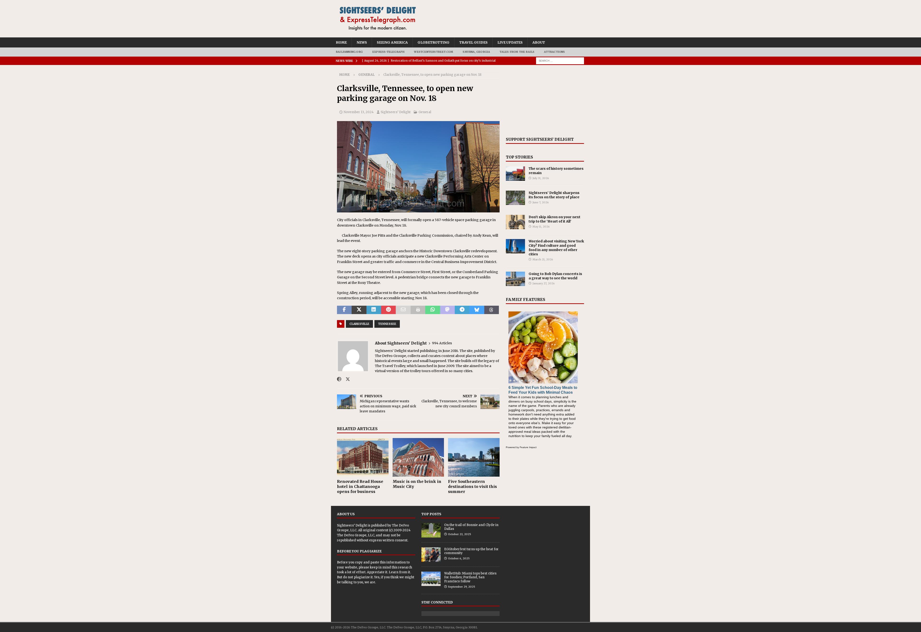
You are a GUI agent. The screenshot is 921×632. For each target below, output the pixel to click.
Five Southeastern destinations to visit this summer (472, 486)
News (362, 42)
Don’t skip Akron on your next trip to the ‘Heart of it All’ (554, 219)
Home (341, 42)
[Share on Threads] (491, 310)
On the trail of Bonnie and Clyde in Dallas (471, 527)
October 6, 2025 (459, 558)
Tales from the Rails (517, 51)
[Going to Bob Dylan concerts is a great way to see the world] (515, 279)
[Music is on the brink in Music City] (418, 457)
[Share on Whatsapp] (432, 310)
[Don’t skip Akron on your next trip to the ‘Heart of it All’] (515, 222)
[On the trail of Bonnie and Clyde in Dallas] (431, 530)
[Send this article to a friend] (403, 310)
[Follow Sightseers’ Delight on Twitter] (346, 379)
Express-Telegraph (388, 51)
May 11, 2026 (541, 226)
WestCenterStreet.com (433, 51)
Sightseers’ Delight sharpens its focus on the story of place (554, 195)
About (538, 42)
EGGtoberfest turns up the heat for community (471, 551)
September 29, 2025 (461, 586)
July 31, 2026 (540, 178)
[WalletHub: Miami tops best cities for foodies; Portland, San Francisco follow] (431, 579)
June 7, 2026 (540, 202)
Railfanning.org (349, 51)
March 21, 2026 (542, 259)
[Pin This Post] (388, 310)
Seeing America (392, 42)
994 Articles (442, 343)
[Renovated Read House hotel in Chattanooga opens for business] (363, 457)
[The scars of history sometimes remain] (515, 173)
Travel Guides (473, 42)
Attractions (554, 51)
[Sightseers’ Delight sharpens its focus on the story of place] (515, 198)
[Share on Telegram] (462, 310)
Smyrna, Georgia (476, 51)
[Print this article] (418, 310)
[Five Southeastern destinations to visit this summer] (474, 457)
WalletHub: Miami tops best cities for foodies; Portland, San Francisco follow (470, 577)
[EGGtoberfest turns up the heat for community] (431, 554)
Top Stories (519, 157)
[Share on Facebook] (344, 310)
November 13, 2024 (359, 112)
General (425, 112)
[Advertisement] (545, 101)
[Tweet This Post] (359, 310)
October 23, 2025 (459, 534)
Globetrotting (433, 42)
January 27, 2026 (543, 283)
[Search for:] (560, 60)
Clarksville (359, 324)
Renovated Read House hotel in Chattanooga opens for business (360, 486)
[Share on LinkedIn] (373, 310)
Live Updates (510, 42)
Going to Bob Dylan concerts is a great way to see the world (555, 276)
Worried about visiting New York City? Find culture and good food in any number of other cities (556, 248)
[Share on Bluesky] (476, 310)
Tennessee (387, 324)
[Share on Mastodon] (447, 310)
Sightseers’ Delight (396, 112)
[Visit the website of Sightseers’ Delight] (339, 379)
